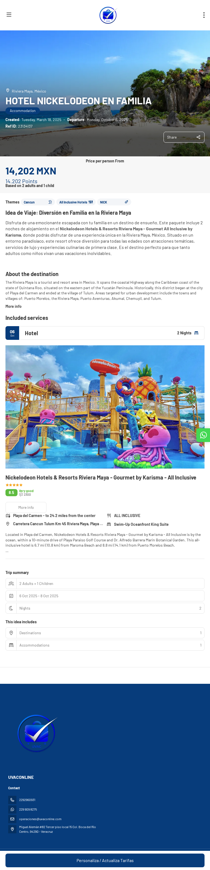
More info (13, 306)
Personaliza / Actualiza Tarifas (105, 860)
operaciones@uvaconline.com (40, 819)
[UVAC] (36, 733)
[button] (16, 406)
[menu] (204, 15)
